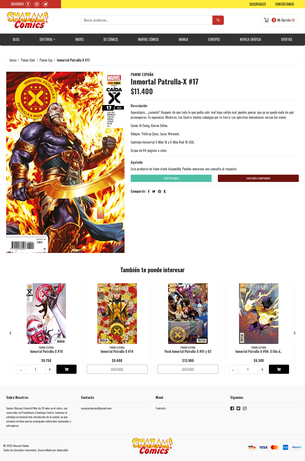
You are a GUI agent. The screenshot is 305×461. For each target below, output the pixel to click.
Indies (79, 39)
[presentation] (10, 333)
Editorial (46, 39)
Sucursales (257, 4)
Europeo (214, 39)
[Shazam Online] (28, 20)
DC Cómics (111, 39)
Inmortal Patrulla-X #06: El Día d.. (258, 351)
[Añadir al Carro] (66, 369)
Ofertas (286, 39)
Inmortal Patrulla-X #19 (46, 351)
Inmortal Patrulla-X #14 (117, 351)
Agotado (137, 162)
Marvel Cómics (148, 39)
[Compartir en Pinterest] (159, 191)
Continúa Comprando (258, 178)
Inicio (13, 60)
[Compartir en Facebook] (149, 191)
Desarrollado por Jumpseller (53, 450)
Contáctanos (284, 4)
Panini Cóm (28, 60)
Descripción (139, 105)
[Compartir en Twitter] (153, 191)
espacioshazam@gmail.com (96, 408)
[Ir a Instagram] (244, 409)
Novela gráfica (250, 39)
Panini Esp (46, 60)
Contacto (161, 408)
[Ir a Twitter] (238, 409)
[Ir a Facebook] (232, 409)
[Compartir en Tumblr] (165, 191)
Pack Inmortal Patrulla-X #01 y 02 (188, 351)
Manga (183, 39)
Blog (16, 39)
